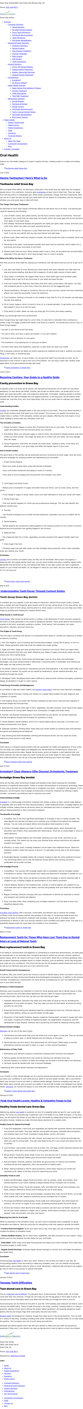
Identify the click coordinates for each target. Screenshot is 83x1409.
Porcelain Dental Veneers (22, 30)
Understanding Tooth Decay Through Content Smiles (32, 591)
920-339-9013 (12, 7)
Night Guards (17, 56)
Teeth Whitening (18, 38)
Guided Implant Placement (22, 69)
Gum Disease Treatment (21, 51)
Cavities (3, 410)
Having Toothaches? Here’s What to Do (23, 177)
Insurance (12, 133)
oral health (20, 1112)
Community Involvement (17, 144)
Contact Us (8, 1403)
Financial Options (15, 136)
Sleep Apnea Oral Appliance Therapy (26, 88)
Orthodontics (13, 78)
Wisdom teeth (5, 1316)
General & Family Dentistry (18, 43)
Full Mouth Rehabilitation (22, 40)
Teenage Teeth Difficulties (16, 1282)
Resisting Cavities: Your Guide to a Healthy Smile (30, 377)
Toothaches (4, 358)
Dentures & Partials (19, 104)
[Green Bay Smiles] (7, 15)
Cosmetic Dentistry (15, 25)
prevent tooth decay (44, 690)
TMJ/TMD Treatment (20, 96)
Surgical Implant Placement (22, 75)
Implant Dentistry (15, 64)
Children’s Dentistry (20, 46)
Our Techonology (11, 1394)
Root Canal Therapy (20, 117)
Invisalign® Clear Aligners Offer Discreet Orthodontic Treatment (39, 771)
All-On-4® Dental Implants (22, 67)
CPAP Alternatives (19, 93)
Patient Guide (9, 120)
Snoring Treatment (19, 91)
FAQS (10, 131)
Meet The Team (14, 141)
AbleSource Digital (18, 1356)
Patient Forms (13, 125)
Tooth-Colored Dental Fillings (24, 112)
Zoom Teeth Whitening (21, 32)
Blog (10, 146)
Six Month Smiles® (19, 83)
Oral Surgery (17, 59)
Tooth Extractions (19, 62)
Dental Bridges (18, 101)
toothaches (41, 192)
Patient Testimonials (16, 122)
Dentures (3, 1031)
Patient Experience (15, 128)
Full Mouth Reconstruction (22, 35)
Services (7, 22)
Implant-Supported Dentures (23, 72)
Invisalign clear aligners (9, 913)
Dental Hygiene (18, 48)
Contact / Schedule (11, 149)
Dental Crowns (18, 107)
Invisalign (3, 802)
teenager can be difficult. (17, 1294)
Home (6, 1366)
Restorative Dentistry (16, 99)
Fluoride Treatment (19, 54)
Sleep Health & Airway (17, 85)
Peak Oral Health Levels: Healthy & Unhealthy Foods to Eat (35, 1100)
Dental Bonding (18, 27)
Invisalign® (16, 80)
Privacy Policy (9, 1379)
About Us (7, 138)
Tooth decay (5, 619)
